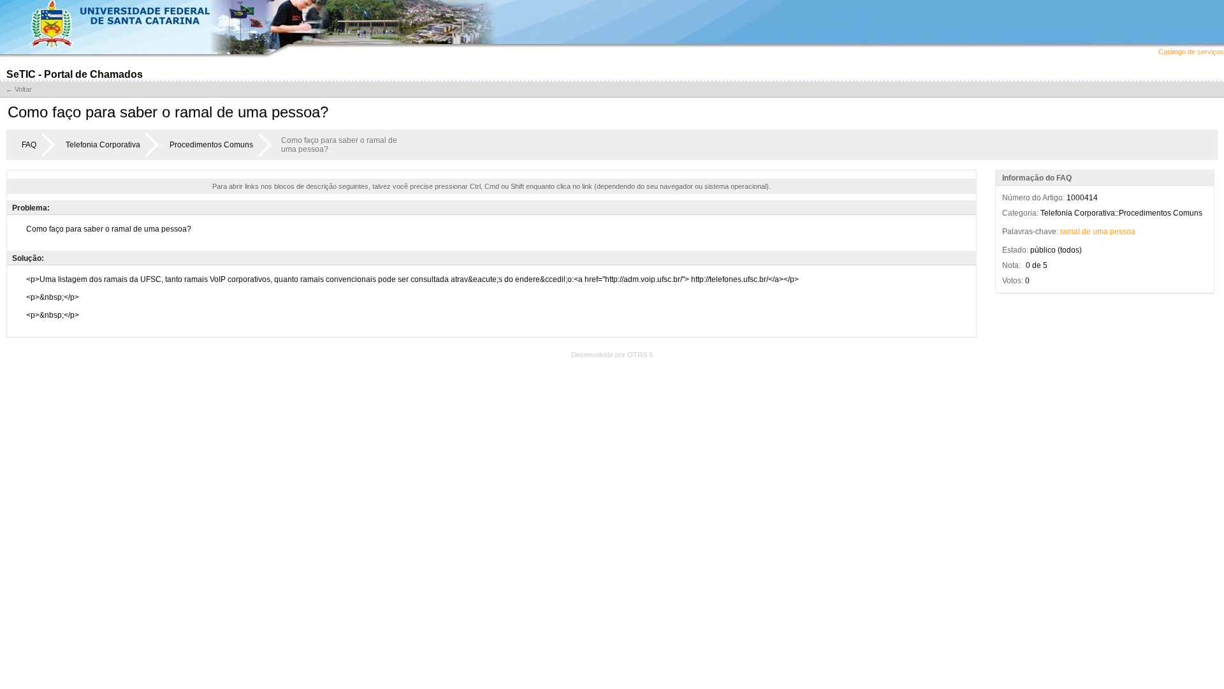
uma (1100, 231)
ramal (1070, 231)
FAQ (29, 144)
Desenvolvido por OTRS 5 (612, 355)
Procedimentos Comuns (211, 144)
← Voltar (19, 89)
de (1086, 231)
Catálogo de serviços (1191, 52)
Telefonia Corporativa (103, 144)
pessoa (1122, 231)
